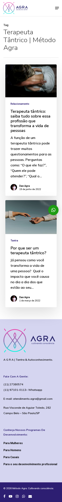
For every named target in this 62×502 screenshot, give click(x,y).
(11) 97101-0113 (14, 389)
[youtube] (10, 496)
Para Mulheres (13, 443)
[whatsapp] (23, 496)
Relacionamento (20, 103)
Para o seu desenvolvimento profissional (30, 464)
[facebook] (4, 496)
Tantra (14, 240)
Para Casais (11, 457)
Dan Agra (24, 186)
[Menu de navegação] (57, 8)
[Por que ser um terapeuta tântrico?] (31, 253)
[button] (53, 210)
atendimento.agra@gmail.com (33, 398)
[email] (30, 496)
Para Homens (12, 450)
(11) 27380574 (13, 384)
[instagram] (17, 496)
